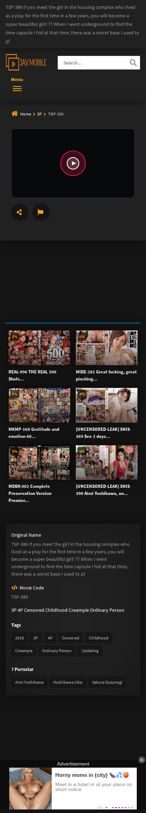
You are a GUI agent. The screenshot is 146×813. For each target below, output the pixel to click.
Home (25, 114)
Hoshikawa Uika (67, 682)
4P (20, 610)
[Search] (133, 63)
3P (40, 114)
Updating (90, 650)
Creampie (79, 610)
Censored (34, 610)
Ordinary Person (107, 610)
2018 (19, 637)
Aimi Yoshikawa (29, 682)
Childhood (56, 610)
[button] (73, 163)
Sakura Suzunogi (107, 682)
